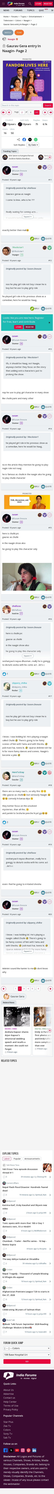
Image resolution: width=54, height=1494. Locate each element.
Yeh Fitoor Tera (12, 1165)
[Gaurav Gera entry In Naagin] (3, 112)
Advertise (8, 1393)
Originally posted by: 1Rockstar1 (22, 357)
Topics (30, 10)
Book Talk (10, 1320)
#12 (50, 260)
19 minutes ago (25, 1195)
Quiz (41, 10)
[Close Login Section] (49, 322)
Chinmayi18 (41, 1177)
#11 (50, 179)
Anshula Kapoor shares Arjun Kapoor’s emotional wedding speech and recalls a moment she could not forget (16, 1040)
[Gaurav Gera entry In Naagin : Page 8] (50, 112)
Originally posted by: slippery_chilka (24, 922)
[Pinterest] (28, 1450)
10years (11, 124)
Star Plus (8, 1421)
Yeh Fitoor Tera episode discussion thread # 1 (20, 1171)
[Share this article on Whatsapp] (36, 140)
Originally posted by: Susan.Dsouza (23, 268)
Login (38, 3)
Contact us (9, 1397)
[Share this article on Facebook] (24, 140)
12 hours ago (26, 1299)
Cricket (9, 1269)
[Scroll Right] (50, 157)
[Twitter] (11, 1450)
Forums (18, 10)
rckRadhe (42, 1263)
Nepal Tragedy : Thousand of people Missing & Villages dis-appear (25, 1275)
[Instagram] (23, 1450)
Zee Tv (7, 1426)
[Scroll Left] (4, 157)
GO (36, 112)
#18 (50, 785)
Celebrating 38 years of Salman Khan (21, 1309)
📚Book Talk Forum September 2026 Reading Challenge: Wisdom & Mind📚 (25, 1326)
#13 (50, 349)
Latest (7, 1158)
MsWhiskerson (40, 1231)
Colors (7, 1429)
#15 (50, 527)
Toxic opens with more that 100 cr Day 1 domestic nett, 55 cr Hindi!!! (23, 1225)
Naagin (12, 39)
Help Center (10, 1401)
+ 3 (50, 167)
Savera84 (42, 1332)
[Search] (30, 4)
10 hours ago (26, 1281)
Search (48, 105)
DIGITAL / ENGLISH (42, 1029)
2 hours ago (31, 1213)
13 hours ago (30, 1314)
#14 (50, 428)
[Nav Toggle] (3, 4)
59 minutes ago (29, 1263)
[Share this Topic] (18, 140)
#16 (50, 619)
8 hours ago (32, 1249)
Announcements (32, 1158)
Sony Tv (7, 1433)
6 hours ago (26, 1231)
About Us (8, 1390)
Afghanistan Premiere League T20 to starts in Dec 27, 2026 (25, 1293)
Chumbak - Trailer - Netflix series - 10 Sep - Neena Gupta (24, 1243)
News (6, 10)
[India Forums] (15, 4)
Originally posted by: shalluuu (21, 187)
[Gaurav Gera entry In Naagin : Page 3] (44, 112)
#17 (50, 696)
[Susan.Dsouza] (4, 124)
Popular (17, 1158)
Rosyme (43, 1249)
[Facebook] (5, 1450)
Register (48, 3)
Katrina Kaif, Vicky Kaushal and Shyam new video (24, 1207)
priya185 (42, 1213)
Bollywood (10, 1201)
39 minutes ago (27, 1177)
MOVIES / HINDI (11, 1029)
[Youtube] (17, 1450)
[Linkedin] (34, 1450)
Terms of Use (10, 1405)
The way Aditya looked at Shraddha (20, 1259)
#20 (50, 914)
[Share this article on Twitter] (30, 140)
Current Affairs (12, 1183)
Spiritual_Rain (40, 1195)
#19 (50, 844)
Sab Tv (7, 1437)
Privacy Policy (10, 1409)
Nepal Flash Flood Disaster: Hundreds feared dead (25, 1189)
